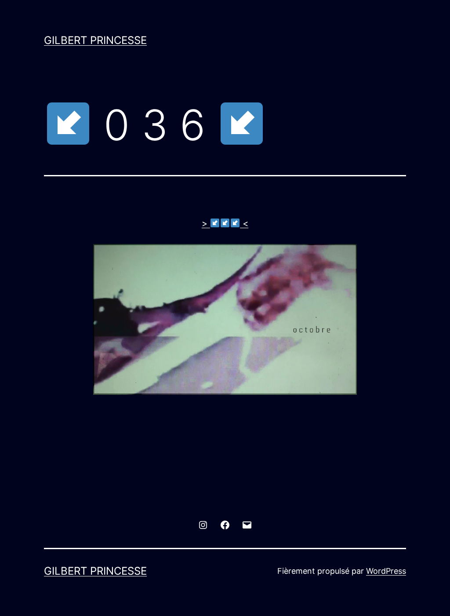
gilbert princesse (95, 40)
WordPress (386, 571)
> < (225, 223)
